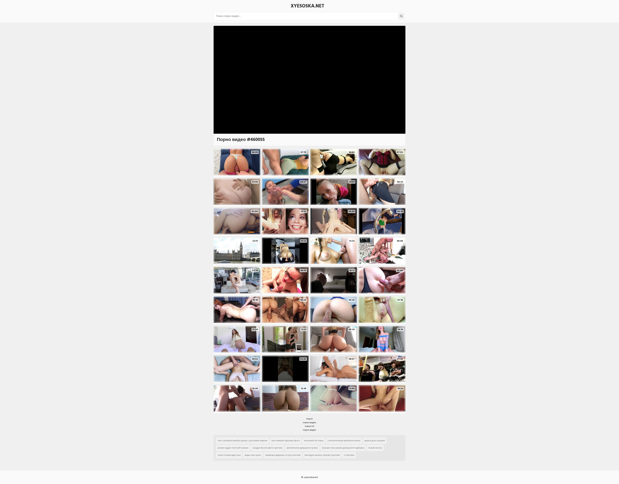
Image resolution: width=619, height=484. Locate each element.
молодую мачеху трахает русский (322, 455)
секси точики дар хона (229, 455)
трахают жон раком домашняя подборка (343, 448)
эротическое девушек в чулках (302, 448)
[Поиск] (401, 16)
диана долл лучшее (374, 440)
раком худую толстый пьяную (233, 448)
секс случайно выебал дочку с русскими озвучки (242, 440)
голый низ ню (375, 448)
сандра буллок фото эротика (267, 448)
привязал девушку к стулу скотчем (283, 455)
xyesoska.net (307, 6)
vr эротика (349, 455)
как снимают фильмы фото (285, 440)
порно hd (309, 426)
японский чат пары (314, 440)
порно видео (309, 422)
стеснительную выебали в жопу (344, 440)
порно (309, 419)
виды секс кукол (253, 455)
